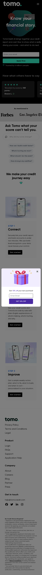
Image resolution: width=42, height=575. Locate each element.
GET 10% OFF (21, 301)
